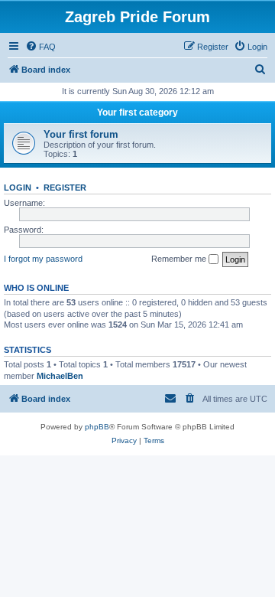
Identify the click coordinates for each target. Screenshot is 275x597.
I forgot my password (43, 258)
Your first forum (81, 134)
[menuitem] (40, 47)
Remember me (180, 258)
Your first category (137, 112)
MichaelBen (60, 375)
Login (17, 187)
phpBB (97, 426)
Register (65, 187)
